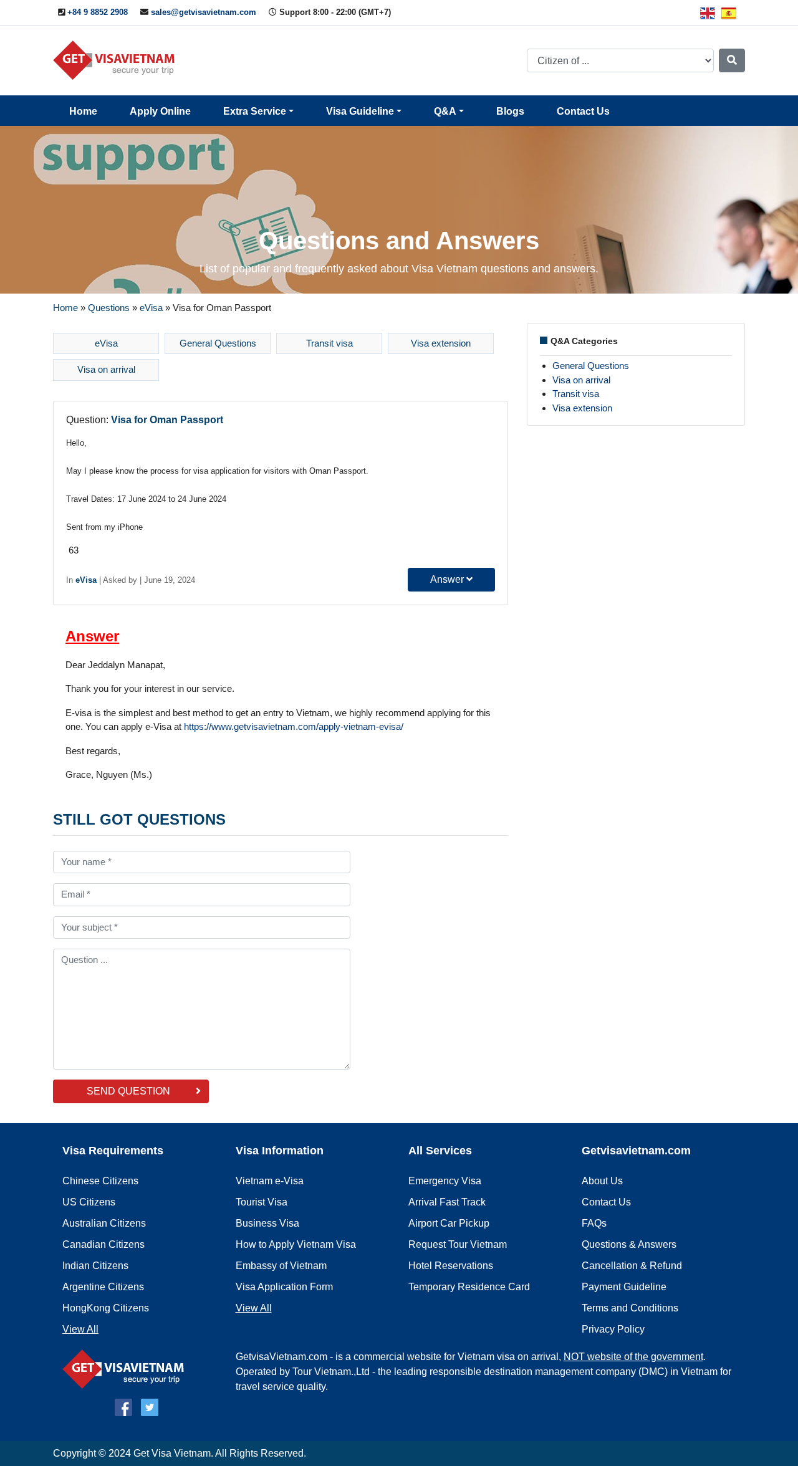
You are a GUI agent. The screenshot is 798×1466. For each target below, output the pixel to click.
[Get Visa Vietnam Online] (117, 59)
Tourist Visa (261, 1202)
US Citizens (88, 1202)
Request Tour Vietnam (457, 1244)
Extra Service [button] (254, 111)
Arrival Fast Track (447, 1202)
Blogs (510, 111)
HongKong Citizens (105, 1308)
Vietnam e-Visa (270, 1181)
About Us (602, 1181)
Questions (109, 307)
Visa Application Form (284, 1287)
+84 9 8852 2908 (97, 12)
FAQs (594, 1223)
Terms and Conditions (630, 1308)
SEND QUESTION (128, 1091)
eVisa (151, 307)
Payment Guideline (624, 1287)
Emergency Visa (444, 1181)
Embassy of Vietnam (281, 1265)
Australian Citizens (104, 1223)
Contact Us (583, 111)
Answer (448, 579)
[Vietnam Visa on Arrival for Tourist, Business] (126, 1368)
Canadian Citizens (103, 1244)
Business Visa (267, 1223)
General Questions (218, 343)
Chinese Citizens (100, 1181)
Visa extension (441, 343)
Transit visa (329, 343)
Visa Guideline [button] (360, 111)
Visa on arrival (106, 369)
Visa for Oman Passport (167, 419)
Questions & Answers (629, 1244)
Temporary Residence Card (469, 1287)
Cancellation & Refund (632, 1265)
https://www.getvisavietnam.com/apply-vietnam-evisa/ (293, 726)
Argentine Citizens (103, 1287)
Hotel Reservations (450, 1265)
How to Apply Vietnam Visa (296, 1244)
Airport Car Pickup (448, 1223)
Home (83, 111)
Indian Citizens (95, 1265)
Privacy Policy (613, 1329)
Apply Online (160, 111)
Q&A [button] (445, 111)
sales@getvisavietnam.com (203, 12)
